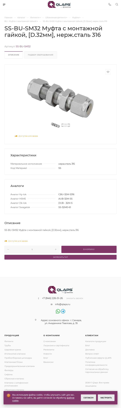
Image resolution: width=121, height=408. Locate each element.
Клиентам (91, 335)
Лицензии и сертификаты (56, 345)
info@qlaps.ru (62, 304)
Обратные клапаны (14, 390)
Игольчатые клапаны (15, 354)
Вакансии (48, 362)
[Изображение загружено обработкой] (60, 98)
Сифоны (8, 374)
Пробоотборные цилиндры (18, 358)
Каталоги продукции (95, 341)
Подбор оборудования (40, 55)
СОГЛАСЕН (88, 397)
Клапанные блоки (13, 362)
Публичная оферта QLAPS (98, 358)
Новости (47, 354)
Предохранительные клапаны (19, 366)
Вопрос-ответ (92, 354)
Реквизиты (48, 349)
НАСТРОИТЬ (106, 397)
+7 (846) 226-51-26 (52, 298)
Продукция (11, 335)
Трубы (7, 345)
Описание (13, 55)
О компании (51, 335)
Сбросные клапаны (14, 378)
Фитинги (8, 341)
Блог (45, 358)
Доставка (90, 349)
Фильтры (8, 370)
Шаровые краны (12, 349)
